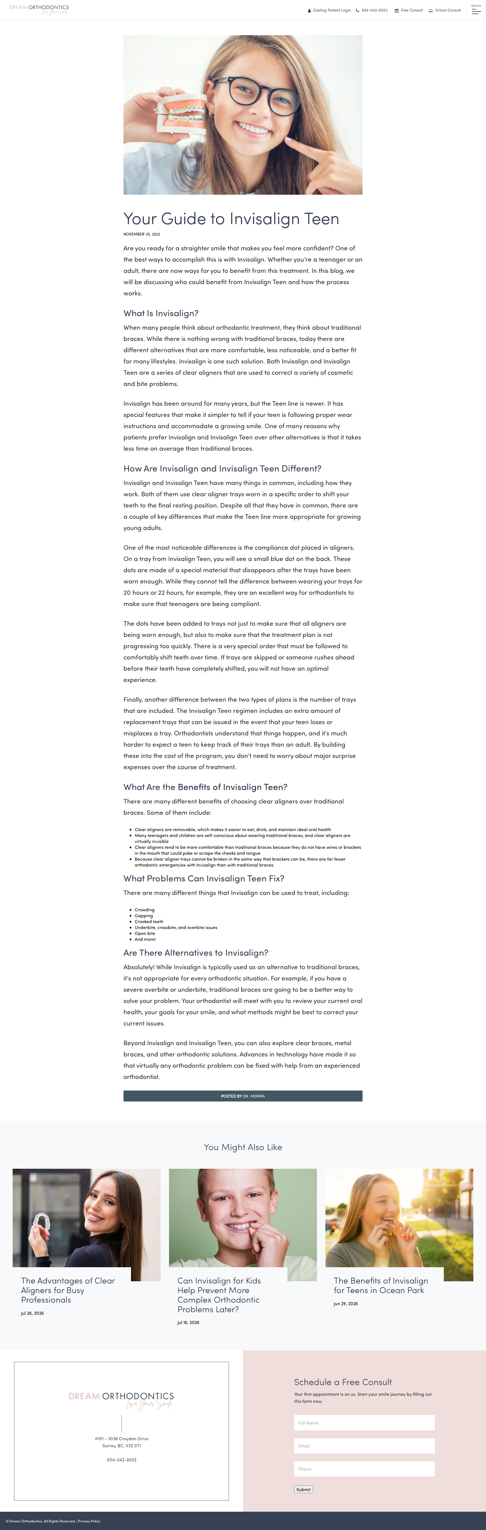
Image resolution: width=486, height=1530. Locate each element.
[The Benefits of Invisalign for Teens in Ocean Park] (399, 1225)
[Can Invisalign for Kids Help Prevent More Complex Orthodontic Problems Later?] (243, 1225)
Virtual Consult (447, 10)
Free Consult (411, 10)
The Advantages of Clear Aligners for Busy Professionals (68, 1290)
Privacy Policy (89, 1520)
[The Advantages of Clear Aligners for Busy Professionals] (87, 1225)
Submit (303, 1489)
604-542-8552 (374, 10)
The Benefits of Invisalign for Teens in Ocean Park (381, 1285)
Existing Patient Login (331, 10)
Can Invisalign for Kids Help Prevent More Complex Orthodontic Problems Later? (219, 1295)
